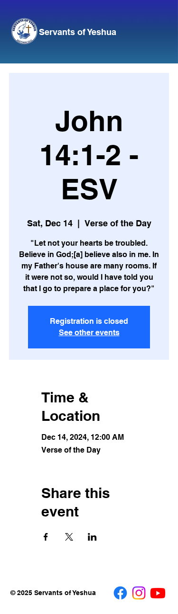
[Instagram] (139, 593)
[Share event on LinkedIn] (92, 537)
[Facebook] (120, 593)
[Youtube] (158, 593)
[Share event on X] (69, 537)
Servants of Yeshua (77, 32)
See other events (89, 332)
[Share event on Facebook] (45, 537)
